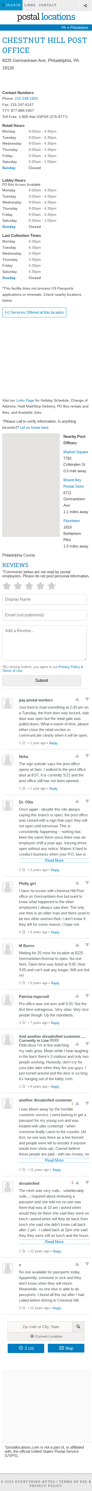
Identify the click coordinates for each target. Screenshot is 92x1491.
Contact (48, 5)
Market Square (75, 452)
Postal (46, 16)
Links (30, 5)
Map (69, 1348)
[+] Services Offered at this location (34, 312)
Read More (54, 860)
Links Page (25, 400)
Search (13, 5)
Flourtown (71, 521)
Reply (53, 743)
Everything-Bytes (35, 1481)
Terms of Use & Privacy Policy (60, 1483)
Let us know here (34, 427)
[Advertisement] (46, 80)
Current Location (48, 1336)
